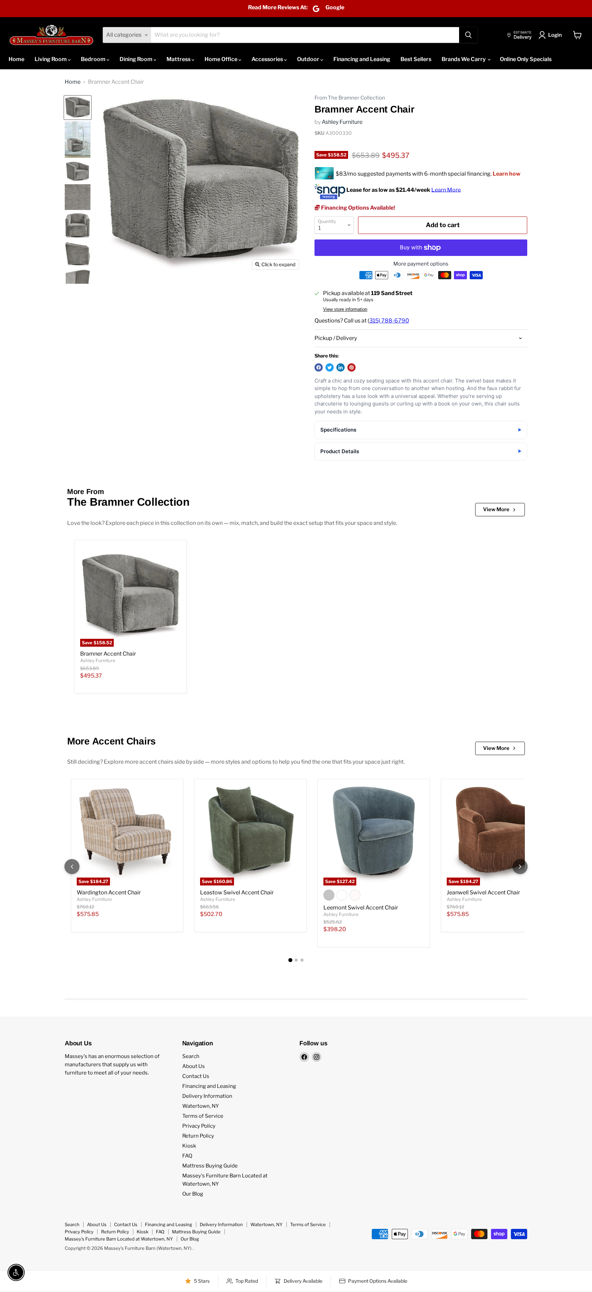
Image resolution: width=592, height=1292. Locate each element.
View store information (345, 309)
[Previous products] (71, 866)
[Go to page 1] (290, 960)
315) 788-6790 (389, 320)
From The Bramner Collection (349, 98)
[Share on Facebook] (318, 367)
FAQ (187, 1156)
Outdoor (308, 59)
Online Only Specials (526, 59)
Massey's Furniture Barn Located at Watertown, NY (119, 1239)
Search (190, 1056)
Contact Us (195, 1076)
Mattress (179, 59)
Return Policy (198, 1136)
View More (496, 509)
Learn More (446, 189)
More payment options (420, 264)
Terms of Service (202, 1116)
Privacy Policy (198, 1126)
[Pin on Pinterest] (351, 367)
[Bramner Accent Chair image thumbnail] (77, 107)
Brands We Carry (464, 59)
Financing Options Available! (357, 207)
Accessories (267, 59)
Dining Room (136, 59)
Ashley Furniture (342, 122)
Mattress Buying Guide (210, 1166)
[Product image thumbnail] (77, 139)
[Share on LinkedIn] (340, 367)
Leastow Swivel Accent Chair (237, 892)
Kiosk (189, 1146)
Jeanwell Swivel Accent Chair (483, 892)
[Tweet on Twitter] (329, 367)
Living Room (51, 59)
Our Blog (192, 1194)
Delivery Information (207, 1096)
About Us (193, 1066)
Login (555, 35)
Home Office (221, 59)
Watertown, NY (200, 1106)
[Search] (468, 35)
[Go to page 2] (296, 960)
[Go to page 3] (302, 960)
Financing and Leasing (361, 59)
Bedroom (94, 59)
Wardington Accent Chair (109, 892)
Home (16, 59)
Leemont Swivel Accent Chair (360, 907)
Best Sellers (415, 59)
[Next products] (520, 866)
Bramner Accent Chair (108, 653)
